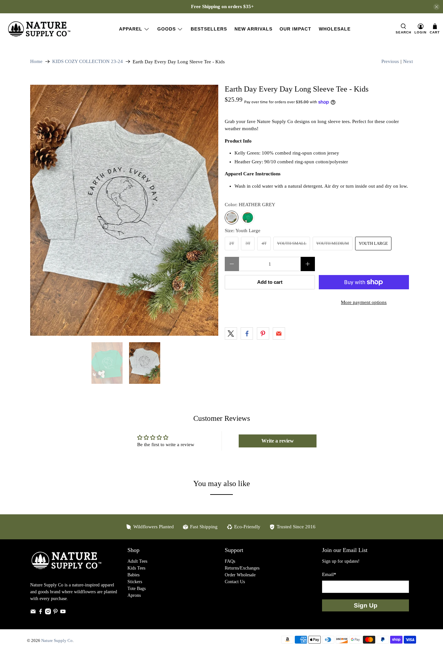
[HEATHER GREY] (231, 217)
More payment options (364, 302)
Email (329, 574)
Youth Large (373, 243)
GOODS (166, 28)
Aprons (134, 595)
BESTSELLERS (209, 28)
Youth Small (291, 243)
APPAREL (130, 28)
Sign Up (365, 605)
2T (231, 243)
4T (264, 243)
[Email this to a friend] (279, 333)
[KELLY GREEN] (248, 217)
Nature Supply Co (57, 640)
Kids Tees (136, 568)
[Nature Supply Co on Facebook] (40, 612)
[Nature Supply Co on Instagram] (48, 612)
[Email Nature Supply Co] (33, 612)
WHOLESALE (335, 28)
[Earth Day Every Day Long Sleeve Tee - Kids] (124, 210)
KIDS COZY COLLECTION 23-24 (87, 61)
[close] (436, 7)
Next (408, 61)
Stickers (134, 581)
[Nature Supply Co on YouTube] (63, 612)
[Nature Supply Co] (39, 29)
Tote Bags (136, 588)
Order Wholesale (240, 574)
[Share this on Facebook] (247, 333)
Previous (390, 61)
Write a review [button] (277, 441)
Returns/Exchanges (242, 568)
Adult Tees (137, 561)
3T (247, 243)
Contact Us (235, 581)
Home (36, 61)
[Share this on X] (231, 333)
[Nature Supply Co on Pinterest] (55, 612)
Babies (133, 574)
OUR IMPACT (295, 28)
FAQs (230, 561)
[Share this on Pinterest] (263, 333)
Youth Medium (332, 243)
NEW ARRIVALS (253, 28)
